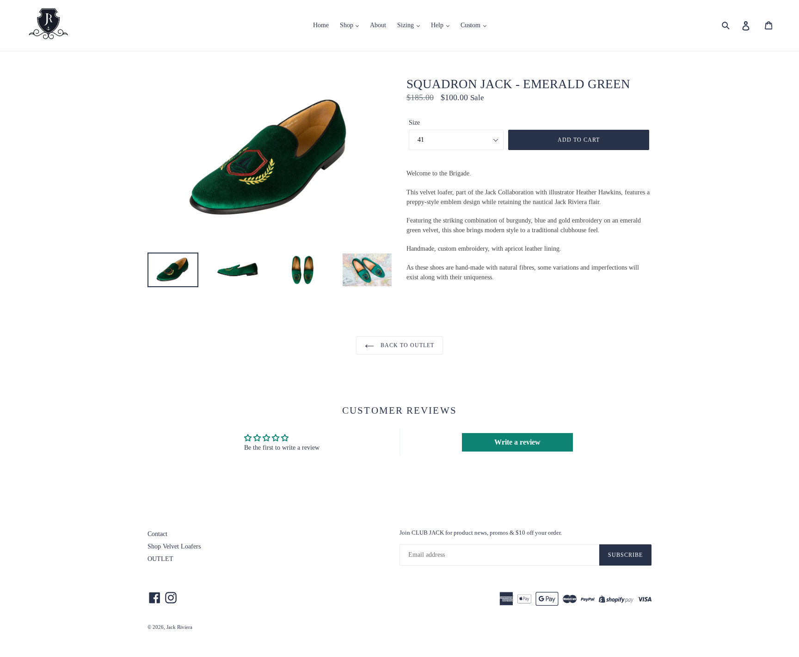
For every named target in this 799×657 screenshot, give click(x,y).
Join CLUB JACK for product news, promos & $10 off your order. (481, 532)
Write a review (517, 442)
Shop (347, 25)
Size (414, 122)
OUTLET (160, 558)
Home (321, 25)
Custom (471, 25)
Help (438, 25)
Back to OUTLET (406, 345)
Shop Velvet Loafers (174, 546)
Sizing (406, 25)
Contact (157, 533)
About (378, 25)
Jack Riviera (179, 627)
